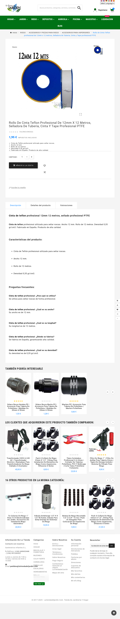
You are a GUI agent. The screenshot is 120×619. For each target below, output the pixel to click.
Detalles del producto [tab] (41, 205)
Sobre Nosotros (58, 557)
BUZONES (38, 555)
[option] (98, 50)
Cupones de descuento (76, 567)
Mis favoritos (76, 571)
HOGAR (37, 547)
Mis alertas (75, 574)
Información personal (76, 545)
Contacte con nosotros (14, 544)
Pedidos (74, 554)
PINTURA (37, 580)
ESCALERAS (38, 568)
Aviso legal (56, 549)
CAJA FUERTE (39, 559)
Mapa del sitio (58, 573)
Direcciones (76, 562)
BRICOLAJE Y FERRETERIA (39, 551)
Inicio (36, 544)
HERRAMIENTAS (40, 572)
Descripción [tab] (15, 205)
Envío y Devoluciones (57, 545)
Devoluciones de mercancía (78, 550)
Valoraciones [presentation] (66, 205)
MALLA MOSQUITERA (39, 576)
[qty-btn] (32, 157)
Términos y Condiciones (57, 553)
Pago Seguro (57, 561)
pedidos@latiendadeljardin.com (24, 566)
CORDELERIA (39, 562)
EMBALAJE (38, 565)
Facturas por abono (76, 558)
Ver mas (39, 584)
